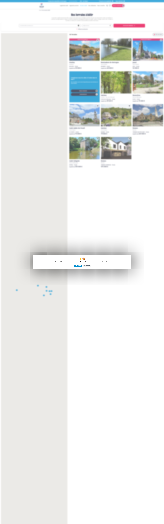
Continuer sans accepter (124, 253)
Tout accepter (77, 265)
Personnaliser (86, 265)
